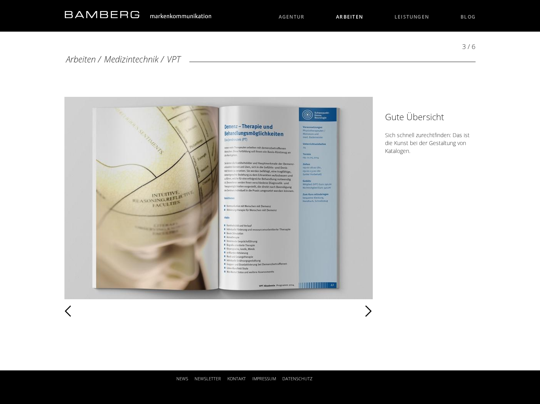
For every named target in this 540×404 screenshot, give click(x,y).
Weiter (233, 311)
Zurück (91, 311)
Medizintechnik (131, 59)
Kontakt (236, 378)
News (182, 378)
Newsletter (207, 378)
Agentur (292, 16)
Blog (468, 16)
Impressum (264, 378)
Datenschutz (297, 378)
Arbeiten (349, 16)
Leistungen (412, 16)
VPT (174, 59)
